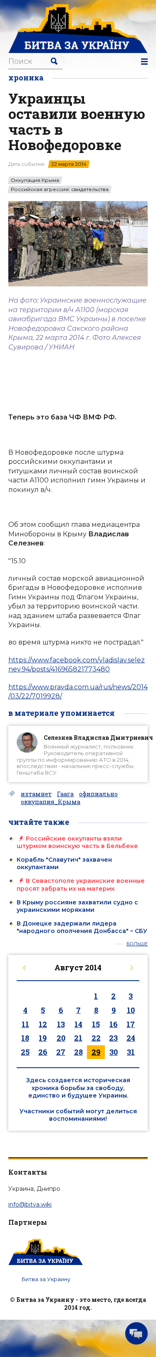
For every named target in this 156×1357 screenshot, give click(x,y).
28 (78, 1052)
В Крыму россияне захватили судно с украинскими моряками (77, 906)
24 (130, 1038)
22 (96, 1038)
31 (131, 1052)
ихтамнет (36, 794)
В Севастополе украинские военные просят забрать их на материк (81, 884)
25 (25, 1052)
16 (113, 1024)
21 (78, 1038)
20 (61, 1038)
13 (61, 1024)
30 (113, 1052)
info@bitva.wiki (30, 1204)
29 (96, 1052)
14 (78, 1024)
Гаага (65, 794)
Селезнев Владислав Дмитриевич (98, 738)
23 (113, 1038)
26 (42, 1052)
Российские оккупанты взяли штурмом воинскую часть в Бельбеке (77, 842)
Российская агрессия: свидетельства (60, 189)
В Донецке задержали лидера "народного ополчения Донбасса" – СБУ (82, 927)
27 (60, 1052)
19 (43, 1038)
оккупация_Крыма (50, 802)
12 (43, 1024)
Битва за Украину (46, 1279)
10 (131, 1010)
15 (96, 1024)
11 (25, 1024)
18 (25, 1038)
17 (130, 1024)
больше (137, 944)
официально (98, 794)
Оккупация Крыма (35, 180)
